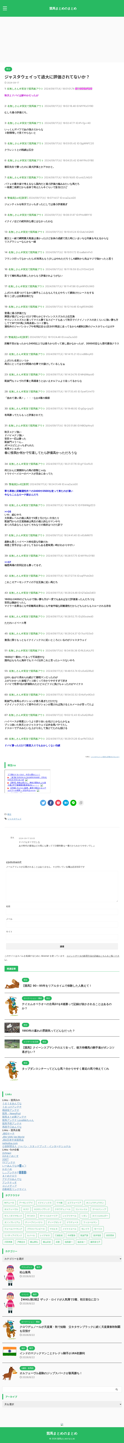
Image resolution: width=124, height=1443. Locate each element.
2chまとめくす (10, 1156)
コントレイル (81, 1209)
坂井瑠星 (97, 1235)
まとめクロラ (9, 1175)
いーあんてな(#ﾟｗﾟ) (14, 1165)
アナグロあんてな (12, 1179)
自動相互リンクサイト (14, 1189)
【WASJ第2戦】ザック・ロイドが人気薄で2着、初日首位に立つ (59, 1299)
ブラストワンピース (36, 1229)
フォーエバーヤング (13, 1229)
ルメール (31, 1235)
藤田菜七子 (95, 1242)
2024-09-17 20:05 (27, 838)
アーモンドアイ (26, 1202)
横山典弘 (34, 1242)
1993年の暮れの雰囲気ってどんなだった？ (48, 1030)
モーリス (98, 1229)
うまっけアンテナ (12, 1106)
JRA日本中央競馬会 (13, 1139)
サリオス (31, 1216)
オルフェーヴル (11, 1209)
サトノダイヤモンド (13, 1216)
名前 (8, 906)
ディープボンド (55, 1222)
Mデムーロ (9, 1202)
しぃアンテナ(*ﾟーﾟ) (14, 1172)
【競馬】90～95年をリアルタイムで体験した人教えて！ (57, 985)
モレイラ (85, 1229)
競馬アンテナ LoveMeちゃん (18, 1120)
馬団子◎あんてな (12, 1126)
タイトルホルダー (100, 1216)
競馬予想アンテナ (12, 1123)
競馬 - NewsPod (11, 1113)
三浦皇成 (59, 1235)
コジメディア (9, 1185)
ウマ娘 (59, 1202)
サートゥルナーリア (49, 1216)
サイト (9, 931)
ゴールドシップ (99, 1209)
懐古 (9, 814)
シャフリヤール (69, 1216)
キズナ (26, 1209)
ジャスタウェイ (14, 819)
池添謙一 (69, 1242)
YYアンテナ (8, 1162)
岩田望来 (110, 1235)
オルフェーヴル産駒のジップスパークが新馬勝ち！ (51, 1373)
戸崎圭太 (21, 1242)
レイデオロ (45, 1235)
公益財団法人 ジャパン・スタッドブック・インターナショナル (36, 1146)
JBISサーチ (8, 1133)
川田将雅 (8, 1242)
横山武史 (47, 1242)
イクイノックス (45, 1202)
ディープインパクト (34, 1222)
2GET (5, 1159)
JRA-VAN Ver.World (13, 1136)
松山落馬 (25, 1272)
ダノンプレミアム (12, 1222)
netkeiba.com (10, 1143)
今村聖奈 (71, 1235)
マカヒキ (54, 1229)
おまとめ (7, 1169)
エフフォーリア (74, 1202)
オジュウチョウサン (95, 1202)
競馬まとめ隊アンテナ (14, 1116)
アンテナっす (9, 1182)
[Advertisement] (62, 39)
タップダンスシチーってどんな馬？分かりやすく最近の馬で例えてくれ (65, 1068)
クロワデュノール (62, 1209)
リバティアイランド (13, 1235)
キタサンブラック (42, 1209)
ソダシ (84, 1216)
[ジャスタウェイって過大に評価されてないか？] (66, 803)
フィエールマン (90, 1222)
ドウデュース (72, 1222)
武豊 (58, 1242)
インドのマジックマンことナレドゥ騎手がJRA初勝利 (52, 1353)
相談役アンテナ (10, 1110)
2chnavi (6, 1152)
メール (9, 919)
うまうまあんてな (12, 1103)
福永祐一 (81, 1242)
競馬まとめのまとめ (63, 8)
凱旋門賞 (84, 1235)
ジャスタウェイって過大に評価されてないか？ (105, 757)
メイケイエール (69, 1229)
